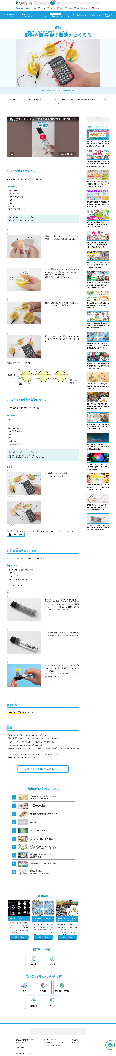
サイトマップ (76, 1043)
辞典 (78, 8)
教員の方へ (97, 8)
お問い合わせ (20, 1048)
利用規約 (75, 1040)
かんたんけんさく (67, 16)
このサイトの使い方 (108, 15)
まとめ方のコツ (94, 15)
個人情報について (21, 1043)
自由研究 (20, 8)
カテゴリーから (43, 16)
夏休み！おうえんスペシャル (28, 15)
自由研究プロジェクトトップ (11, 15)
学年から (55, 16)
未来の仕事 (52, 8)
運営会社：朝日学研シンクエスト (26, 1040)
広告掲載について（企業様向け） (54, 1044)
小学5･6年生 (56, 90)
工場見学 (70, 8)
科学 (28, 8)
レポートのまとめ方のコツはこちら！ (43, 768)
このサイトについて (50, 1040)
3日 (73, 90)
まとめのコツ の (16, 713)
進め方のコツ (81, 15)
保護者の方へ (86, 8)
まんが (61, 8)
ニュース (42, 8)
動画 (35, 8)
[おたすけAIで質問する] (53, 2)
